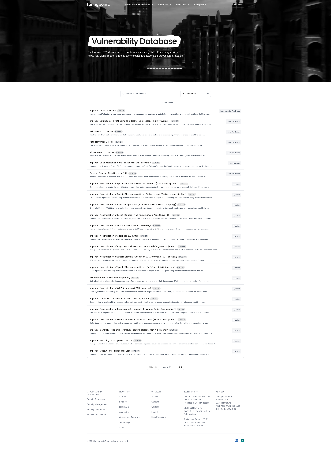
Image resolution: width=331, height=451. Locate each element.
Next (180, 367)
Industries (181, 4)
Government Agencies (129, 417)
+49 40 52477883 (228, 409)
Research (163, 4)
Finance (123, 402)
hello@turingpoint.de (230, 406)
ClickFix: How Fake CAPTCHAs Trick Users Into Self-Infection (197, 411)
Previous (153, 367)
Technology (124, 422)
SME (121, 427)
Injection (236, 184)
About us (155, 397)
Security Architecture (96, 415)
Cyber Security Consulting (137, 4)
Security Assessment (96, 399)
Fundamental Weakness (230, 111)
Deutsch (238, 5)
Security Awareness (96, 409)
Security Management (97, 404)
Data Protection (158, 417)
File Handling (235, 163)
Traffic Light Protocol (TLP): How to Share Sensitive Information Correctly (196, 422)
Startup (122, 397)
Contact (155, 407)
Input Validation (233, 121)
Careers (155, 402)
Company (199, 4)
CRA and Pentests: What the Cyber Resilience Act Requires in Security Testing (197, 400)
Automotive (124, 412)
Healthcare (124, 407)
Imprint (154, 412)
